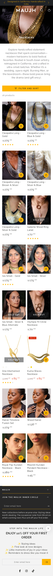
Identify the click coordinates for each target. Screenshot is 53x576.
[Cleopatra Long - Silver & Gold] (14, 210)
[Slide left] (4, 3)
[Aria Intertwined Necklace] (14, 349)
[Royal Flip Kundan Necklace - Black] (14, 448)
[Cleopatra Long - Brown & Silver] (14, 165)
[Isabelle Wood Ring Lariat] (39, 210)
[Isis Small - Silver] (39, 259)
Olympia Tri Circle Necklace (37, 323)
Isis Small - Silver (36, 276)
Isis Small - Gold (11, 276)
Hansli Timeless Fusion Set (10, 421)
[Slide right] (48, 3)
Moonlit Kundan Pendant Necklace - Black (38, 468)
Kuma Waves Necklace (34, 372)
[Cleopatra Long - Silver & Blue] (39, 165)
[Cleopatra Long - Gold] (14, 116)
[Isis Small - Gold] (14, 259)
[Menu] (4, 10)
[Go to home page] (25, 10)
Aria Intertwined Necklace (11, 372)
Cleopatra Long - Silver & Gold (11, 228)
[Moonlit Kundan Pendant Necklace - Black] (39, 448)
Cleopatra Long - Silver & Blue (36, 183)
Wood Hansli (34, 420)
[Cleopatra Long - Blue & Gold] (39, 116)
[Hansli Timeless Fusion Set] (14, 403)
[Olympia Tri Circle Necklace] (39, 305)
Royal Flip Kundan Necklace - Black (12, 466)
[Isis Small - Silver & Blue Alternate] (14, 305)
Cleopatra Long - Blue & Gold (36, 134)
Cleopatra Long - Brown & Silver (11, 183)
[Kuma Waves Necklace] (39, 349)
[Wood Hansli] (39, 403)
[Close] (48, 528)
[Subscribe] (49, 506)
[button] (41, 10)
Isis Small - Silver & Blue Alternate (12, 323)
